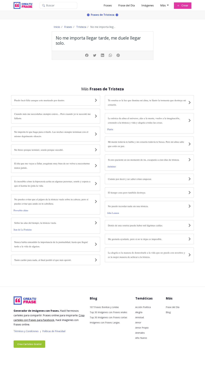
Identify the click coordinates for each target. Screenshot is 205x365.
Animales (140, 332)
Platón (110, 129)
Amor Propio (142, 327)
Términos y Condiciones (26, 331)
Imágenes (147, 5)
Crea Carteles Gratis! (29, 344)
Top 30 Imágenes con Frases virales (108, 312)
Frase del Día (126, 5)
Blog (168, 312)
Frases (108, 5)
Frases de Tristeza (102, 14)
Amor (138, 322)
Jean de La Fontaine (23, 229)
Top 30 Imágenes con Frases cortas (108, 317)
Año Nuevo (141, 337)
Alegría (138, 312)
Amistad (139, 317)
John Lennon (113, 212)
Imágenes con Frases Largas (105, 322)
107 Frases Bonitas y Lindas (104, 307)
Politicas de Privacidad (53, 331)
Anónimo (111, 166)
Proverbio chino (21, 210)
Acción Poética (143, 307)
